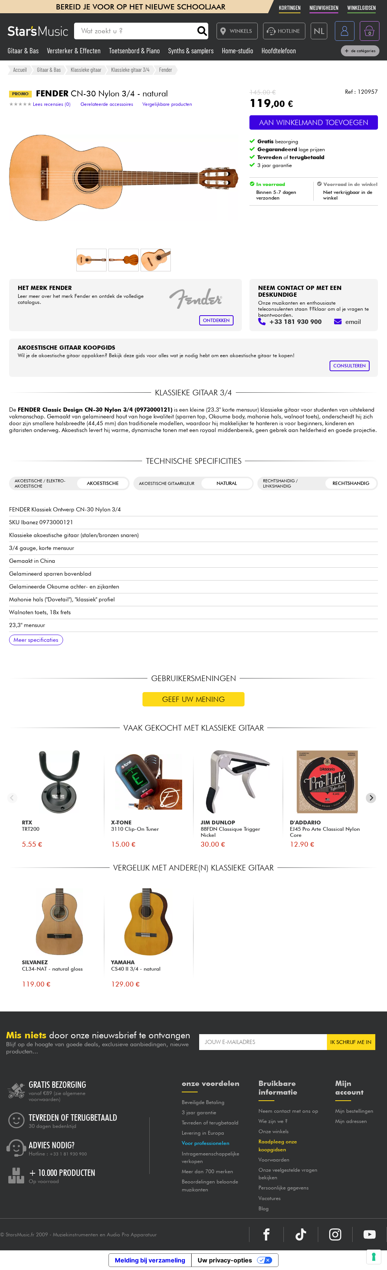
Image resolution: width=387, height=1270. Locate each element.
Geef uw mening (193, 699)
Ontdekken (216, 320)
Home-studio (238, 50)
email (353, 321)
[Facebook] (266, 1234)
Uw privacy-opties (225, 1260)
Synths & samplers (191, 50)
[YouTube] (370, 1234)
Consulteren (349, 366)
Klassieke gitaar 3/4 (130, 69)
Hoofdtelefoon (279, 50)
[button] (91, 260)
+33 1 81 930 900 (68, 1154)
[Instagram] (335, 1234)
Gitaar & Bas (24, 50)
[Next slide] (371, 798)
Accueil (20, 69)
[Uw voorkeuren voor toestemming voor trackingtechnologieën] (374, 1257)
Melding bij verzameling (150, 1260)
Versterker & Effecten (74, 50)
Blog (264, 1208)
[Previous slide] (12, 798)
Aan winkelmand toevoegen (313, 122)
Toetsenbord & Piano (135, 50)
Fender (165, 69)
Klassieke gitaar (86, 69)
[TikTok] (301, 1234)
